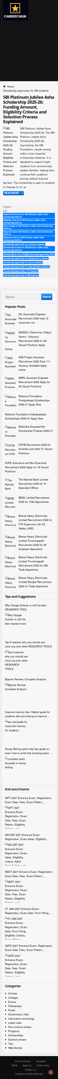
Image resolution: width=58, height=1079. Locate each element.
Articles (12, 993)
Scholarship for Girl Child (15, 254)
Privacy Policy (43, 1065)
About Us (27, 1065)
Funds (11, 1010)
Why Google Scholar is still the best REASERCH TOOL (25, 607)
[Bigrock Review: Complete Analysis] (16, 694)
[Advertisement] (29, 51)
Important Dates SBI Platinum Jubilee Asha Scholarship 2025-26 (28, 233)
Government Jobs (18, 1014)
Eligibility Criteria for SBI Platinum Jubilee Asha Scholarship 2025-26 (24, 221)
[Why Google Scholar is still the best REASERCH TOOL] (16, 624)
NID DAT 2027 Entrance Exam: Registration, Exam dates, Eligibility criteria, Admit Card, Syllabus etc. (25, 837)
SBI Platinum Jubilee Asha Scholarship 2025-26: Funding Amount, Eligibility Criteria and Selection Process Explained (28, 109)
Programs (13, 1031)
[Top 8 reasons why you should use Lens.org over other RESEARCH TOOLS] (16, 661)
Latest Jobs (15, 1023)
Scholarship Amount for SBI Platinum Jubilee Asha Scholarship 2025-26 (26, 248)
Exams (12, 1002)
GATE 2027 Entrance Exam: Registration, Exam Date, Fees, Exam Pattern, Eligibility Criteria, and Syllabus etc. (29, 948)
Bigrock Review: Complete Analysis (25, 679)
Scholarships (15, 1035)
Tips (10, 1043)
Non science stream (19, 1027)
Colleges (13, 998)
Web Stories (15, 1048)
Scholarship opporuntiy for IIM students (21, 275)
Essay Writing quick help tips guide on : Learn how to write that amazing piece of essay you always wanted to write (28, 751)
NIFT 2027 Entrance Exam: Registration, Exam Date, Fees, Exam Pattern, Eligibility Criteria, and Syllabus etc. (28, 800)
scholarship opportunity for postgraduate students (26, 258)
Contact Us (30, 1069)
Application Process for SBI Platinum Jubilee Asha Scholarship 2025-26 (26, 215)
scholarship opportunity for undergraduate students (26, 266)
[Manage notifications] (50, 1072)
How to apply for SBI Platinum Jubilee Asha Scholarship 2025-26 (28, 227)
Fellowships (15, 1006)
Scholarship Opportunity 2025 (41, 254)
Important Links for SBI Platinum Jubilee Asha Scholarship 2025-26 (24, 238)
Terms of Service (23, 1061)
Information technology (21, 1018)
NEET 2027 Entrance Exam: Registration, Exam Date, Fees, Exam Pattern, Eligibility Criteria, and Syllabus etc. (29, 874)
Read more (13, 193)
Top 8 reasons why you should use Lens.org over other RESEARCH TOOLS (28, 644)
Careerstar (38, 1073)
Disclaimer (41, 1061)
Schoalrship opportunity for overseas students (24, 244)
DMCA (14, 1065)
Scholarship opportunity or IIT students (21, 271)
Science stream (17, 1039)
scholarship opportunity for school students (23, 262)
